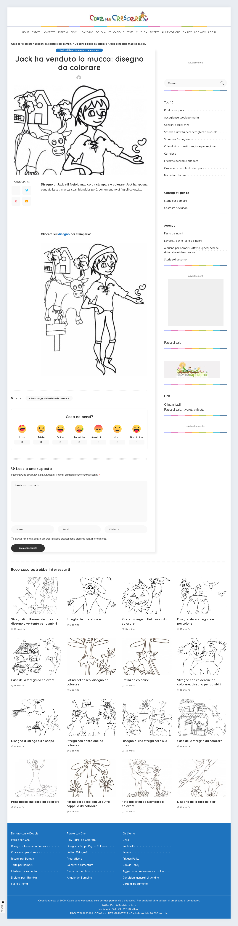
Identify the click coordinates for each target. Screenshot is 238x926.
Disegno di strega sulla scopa (32, 741)
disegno (64, 234)
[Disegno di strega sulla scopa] (36, 717)
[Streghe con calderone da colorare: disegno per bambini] (202, 656)
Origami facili (172, 404)
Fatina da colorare (135, 680)
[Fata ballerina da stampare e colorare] (147, 778)
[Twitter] (26, 190)
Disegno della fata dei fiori (196, 802)
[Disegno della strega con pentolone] (202, 595)
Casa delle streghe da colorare (199, 741)
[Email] (26, 200)
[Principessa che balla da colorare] (36, 778)
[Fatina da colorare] (147, 656)
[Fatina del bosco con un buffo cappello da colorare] (91, 778)
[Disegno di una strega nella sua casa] (147, 717)
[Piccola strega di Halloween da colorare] (147, 595)
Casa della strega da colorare (33, 680)
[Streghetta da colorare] (91, 595)
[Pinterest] (16, 200)
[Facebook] (16, 190)
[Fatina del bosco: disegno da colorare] (91, 656)
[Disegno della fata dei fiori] (202, 778)
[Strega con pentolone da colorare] (91, 717)
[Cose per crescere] (119, 16)
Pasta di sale (172, 342)
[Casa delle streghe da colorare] (202, 717)
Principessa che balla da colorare (35, 802)
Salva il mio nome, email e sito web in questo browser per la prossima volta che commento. (61, 539)
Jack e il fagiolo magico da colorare (79, 50)
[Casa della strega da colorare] (36, 656)
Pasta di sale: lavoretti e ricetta (184, 409)
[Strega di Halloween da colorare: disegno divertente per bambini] (36, 595)
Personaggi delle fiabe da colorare (50, 398)
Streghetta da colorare (84, 619)
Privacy (2, 907)
